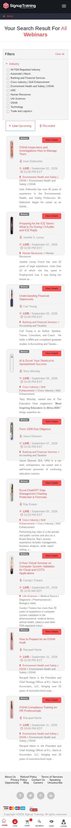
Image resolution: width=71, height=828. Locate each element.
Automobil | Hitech (21, 73)
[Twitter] (30, 795)
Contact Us (38, 779)
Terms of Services (52, 776)
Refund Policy (28, 776)
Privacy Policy (19, 779)
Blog (26, 782)
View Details (51, 140)
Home (10, 16)
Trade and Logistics (21, 111)
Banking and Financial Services (28, 78)
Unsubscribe (55, 782)
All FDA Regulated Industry (25, 69)
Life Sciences (18, 98)
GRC (13, 90)
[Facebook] (20, 795)
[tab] (20, 126)
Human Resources (21, 94)
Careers (38, 782)
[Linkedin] (51, 795)
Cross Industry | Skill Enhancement (30, 82)
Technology (17, 107)
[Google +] (40, 795)
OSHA (14, 102)
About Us (10, 776)
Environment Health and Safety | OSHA (32, 86)
